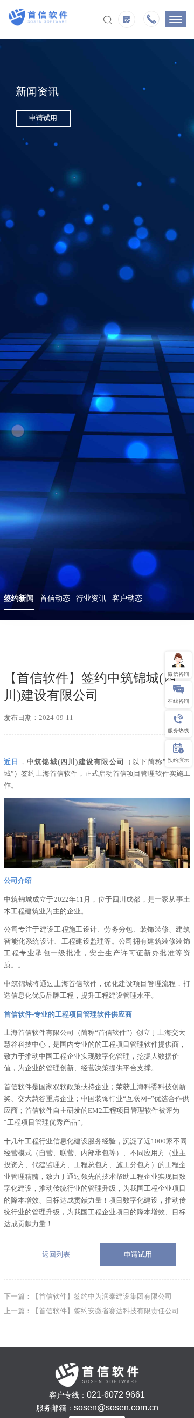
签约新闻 (19, 598)
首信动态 (55, 598)
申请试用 (43, 118)
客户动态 (127, 598)
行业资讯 (91, 598)
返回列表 (56, 1254)
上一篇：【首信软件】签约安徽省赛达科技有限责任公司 (91, 1311)
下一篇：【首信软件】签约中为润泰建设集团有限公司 (88, 1296)
